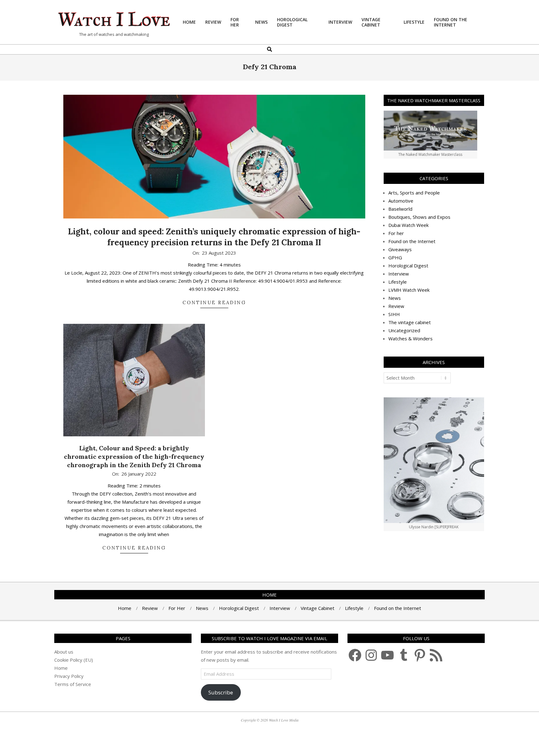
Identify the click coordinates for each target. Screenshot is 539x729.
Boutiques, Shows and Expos (419, 217)
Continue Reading (214, 302)
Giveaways (400, 249)
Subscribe (220, 692)
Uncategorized (404, 330)
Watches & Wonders (410, 338)
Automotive (400, 201)
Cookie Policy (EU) (73, 660)
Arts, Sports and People (414, 192)
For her (396, 233)
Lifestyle (397, 282)
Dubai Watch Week (408, 225)
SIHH (394, 314)
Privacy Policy (69, 676)
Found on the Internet (411, 241)
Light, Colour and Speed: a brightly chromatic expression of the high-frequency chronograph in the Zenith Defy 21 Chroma (134, 456)
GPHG (395, 257)
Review (396, 306)
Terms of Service (72, 684)
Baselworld (400, 209)
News (394, 298)
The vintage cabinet (409, 322)
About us (63, 652)
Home (61, 668)
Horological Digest (408, 265)
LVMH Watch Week (409, 290)
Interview (398, 274)
